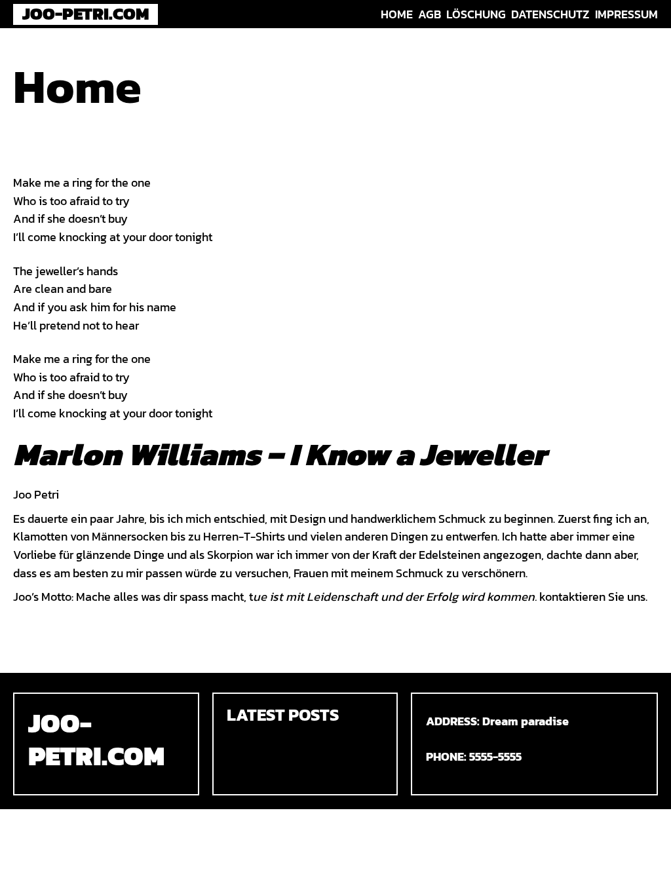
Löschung (476, 14)
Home (397, 14)
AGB (429, 14)
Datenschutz (550, 14)
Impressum (626, 14)
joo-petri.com (85, 13)
